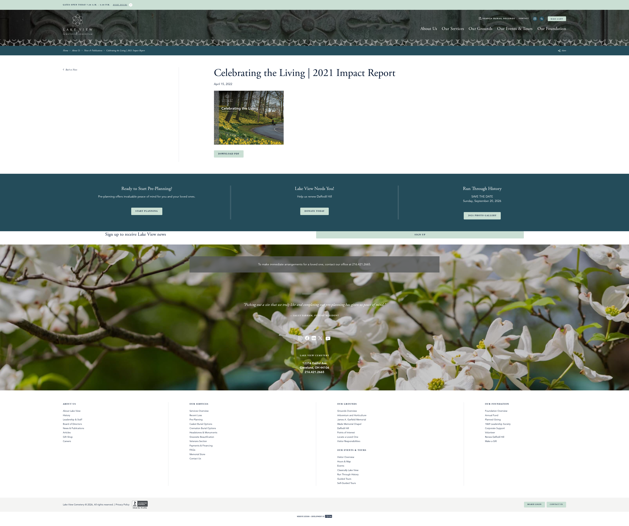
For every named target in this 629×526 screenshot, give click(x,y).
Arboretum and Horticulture (351, 415)
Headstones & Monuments (203, 432)
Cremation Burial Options (203, 428)
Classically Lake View (348, 470)
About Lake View (71, 410)
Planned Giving (493, 419)
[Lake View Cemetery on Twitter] (320, 338)
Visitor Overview (345, 457)
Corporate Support (495, 428)
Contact (524, 18)
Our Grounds (480, 28)
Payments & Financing (201, 445)
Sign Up (420, 234)
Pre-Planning (196, 419)
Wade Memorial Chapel (349, 424)
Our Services (453, 28)
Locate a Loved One (347, 436)
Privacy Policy (122, 504)
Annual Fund (491, 415)
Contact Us (195, 458)
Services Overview (199, 410)
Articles (67, 432)
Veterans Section (198, 441)
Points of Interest (346, 432)
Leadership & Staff (72, 419)
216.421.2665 (361, 264)
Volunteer (490, 432)
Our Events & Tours (515, 28)
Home (65, 50)
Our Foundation (551, 28)
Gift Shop (68, 436)
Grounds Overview (347, 410)
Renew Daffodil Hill (494, 436)
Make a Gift (557, 19)
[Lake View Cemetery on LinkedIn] (314, 338)
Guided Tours (344, 478)
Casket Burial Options (201, 424)
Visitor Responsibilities (348, 441)
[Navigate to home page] (77, 25)
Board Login (534, 504)
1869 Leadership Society (498, 424)
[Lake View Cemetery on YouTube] (328, 338)
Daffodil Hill (343, 428)
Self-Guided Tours (346, 483)
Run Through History (348, 474)
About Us (428, 28)
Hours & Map (344, 461)
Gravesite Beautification (202, 436)
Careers (67, 441)
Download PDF (228, 153)
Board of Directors (72, 424)
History (66, 415)
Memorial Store (197, 454)
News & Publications (93, 50)
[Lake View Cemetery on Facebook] (307, 338)
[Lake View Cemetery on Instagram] (300, 338)
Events (340, 465)
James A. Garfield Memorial (351, 419)
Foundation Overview (496, 410)
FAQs (192, 449)
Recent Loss (196, 415)
